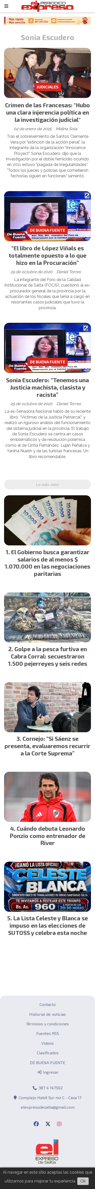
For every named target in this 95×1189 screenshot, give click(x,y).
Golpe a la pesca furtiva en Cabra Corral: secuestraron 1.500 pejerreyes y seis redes (47, 656)
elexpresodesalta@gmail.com (47, 1107)
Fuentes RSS (47, 1033)
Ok (83, 1181)
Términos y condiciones (47, 1023)
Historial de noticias (47, 1014)
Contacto (48, 1004)
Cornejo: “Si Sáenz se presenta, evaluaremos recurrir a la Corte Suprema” (47, 746)
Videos (47, 1043)
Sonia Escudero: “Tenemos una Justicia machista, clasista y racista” (47, 387)
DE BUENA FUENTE (47, 230)
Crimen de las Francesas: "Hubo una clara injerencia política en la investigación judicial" (47, 112)
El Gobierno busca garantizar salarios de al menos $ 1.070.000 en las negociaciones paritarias (47, 562)
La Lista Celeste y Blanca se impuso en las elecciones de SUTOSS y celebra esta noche (48, 925)
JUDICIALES (48, 86)
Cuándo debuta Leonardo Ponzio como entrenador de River (47, 836)
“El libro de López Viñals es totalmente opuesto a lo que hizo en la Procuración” (47, 255)
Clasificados (48, 1052)
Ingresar (50, 1072)
